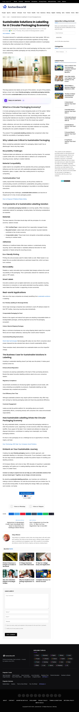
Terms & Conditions (55, 700)
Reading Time (44, 675)
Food (24, 12)
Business (43, 12)
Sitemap (55, 706)
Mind (77, 12)
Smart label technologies (10, 341)
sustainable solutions (44, 296)
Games (64, 1)
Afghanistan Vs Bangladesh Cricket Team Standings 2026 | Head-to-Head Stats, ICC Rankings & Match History (14, 525)
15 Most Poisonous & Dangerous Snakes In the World (9, 564)
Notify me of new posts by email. (15, 628)
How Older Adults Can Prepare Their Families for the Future (70, 79)
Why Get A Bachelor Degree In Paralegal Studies (9, 581)
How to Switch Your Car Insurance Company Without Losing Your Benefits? (70, 69)
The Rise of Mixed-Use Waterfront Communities (70, 95)
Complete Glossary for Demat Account (43, 580)
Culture (14, 12)
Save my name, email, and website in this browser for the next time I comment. (26, 625)
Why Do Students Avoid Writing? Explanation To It (26, 581)
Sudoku (13, 684)
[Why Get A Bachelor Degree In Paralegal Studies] (10, 574)
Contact (21, 1)
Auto (63, 12)
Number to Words (65, 675)
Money (48, 12)
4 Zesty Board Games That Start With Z (70, 103)
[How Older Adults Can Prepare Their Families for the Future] (59, 78)
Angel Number (6, 676)
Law (44, 665)
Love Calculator (35, 675)
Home (72, 12)
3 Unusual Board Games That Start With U (70, 133)
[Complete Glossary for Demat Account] (43, 574)
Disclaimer (34, 1)
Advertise (27, 1)
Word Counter (15, 675)
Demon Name (27, 676)
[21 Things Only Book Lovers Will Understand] (26, 557)
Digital (53, 12)
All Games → (42, 684)
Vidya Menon (6, 33)
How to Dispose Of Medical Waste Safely (15, 199)
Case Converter (25, 675)
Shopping (60, 665)
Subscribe (59, 37)
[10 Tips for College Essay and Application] (43, 557)
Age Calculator (6, 675)
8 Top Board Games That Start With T (70, 141)
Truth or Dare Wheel (22, 684)
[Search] (76, 1)
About (15, 1)
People (4, 12)
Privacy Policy (42, 1)
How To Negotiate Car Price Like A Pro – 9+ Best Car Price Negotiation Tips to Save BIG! (39, 524)
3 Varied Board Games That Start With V (70, 126)
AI (67, 665)
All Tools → (45, 676)
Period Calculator (54, 675)
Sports (9, 12)
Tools (59, 1)
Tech (38, 12)
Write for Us (40, 702)
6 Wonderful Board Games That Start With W (70, 118)
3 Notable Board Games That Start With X (70, 111)
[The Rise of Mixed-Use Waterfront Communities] (59, 96)
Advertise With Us (22, 700)
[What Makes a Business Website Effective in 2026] (59, 87)
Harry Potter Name (17, 676)
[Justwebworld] (14, 7)
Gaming (58, 12)
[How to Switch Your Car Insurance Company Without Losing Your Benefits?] (59, 67)
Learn (8, 17)
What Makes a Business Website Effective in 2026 (70, 87)
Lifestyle (19, 12)
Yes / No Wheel (33, 684)
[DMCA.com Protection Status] (65, 181)
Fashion (68, 12)
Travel (29, 12)
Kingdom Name (36, 676)
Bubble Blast (6, 684)
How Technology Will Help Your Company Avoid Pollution (19, 444)
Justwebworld (37, 706)
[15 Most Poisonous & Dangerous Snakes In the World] (10, 557)
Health (33, 12)
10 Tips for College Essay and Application (43, 564)
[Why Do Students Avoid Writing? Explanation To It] (26, 574)
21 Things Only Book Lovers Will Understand (26, 564)
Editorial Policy (52, 1)
